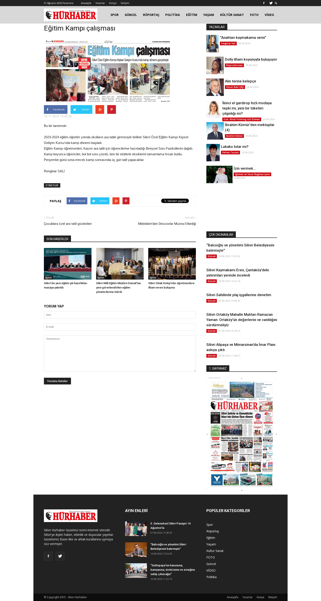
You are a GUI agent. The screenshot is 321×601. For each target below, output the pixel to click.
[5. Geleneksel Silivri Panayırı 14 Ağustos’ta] (136, 528)
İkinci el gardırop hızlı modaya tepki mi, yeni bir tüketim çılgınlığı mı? (247, 108)
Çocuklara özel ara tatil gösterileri (68, 224)
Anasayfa (86, 3)
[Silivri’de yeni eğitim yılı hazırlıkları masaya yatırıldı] (67, 264)
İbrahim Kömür (234, 135)
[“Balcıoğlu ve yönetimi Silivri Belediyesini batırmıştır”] (136, 549)
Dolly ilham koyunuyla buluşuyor (251, 59)
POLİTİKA (172, 15)
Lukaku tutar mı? (235, 146)
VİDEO (269, 15)
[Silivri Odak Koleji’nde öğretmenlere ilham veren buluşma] (172, 264)
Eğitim (48, 277)
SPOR (114, 15)
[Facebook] (264, 3)
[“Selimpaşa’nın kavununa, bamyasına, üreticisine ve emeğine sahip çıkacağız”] (136, 570)
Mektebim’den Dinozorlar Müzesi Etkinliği (167, 224)
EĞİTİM (191, 15)
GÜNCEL (131, 15)
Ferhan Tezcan (230, 152)
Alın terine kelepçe (240, 81)
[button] (276, 3)
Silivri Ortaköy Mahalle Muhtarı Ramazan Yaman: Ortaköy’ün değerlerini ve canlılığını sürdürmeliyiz (241, 319)
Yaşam (211, 544)
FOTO (254, 15)
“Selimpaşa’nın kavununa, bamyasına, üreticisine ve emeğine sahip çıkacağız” (172, 570)
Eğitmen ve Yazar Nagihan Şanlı (252, 174)
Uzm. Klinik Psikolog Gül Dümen (242, 119)
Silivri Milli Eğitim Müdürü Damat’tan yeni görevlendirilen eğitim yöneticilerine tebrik (118, 288)
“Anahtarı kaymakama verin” (243, 37)
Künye (113, 3)
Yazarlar (100, 3)
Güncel (212, 256)
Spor (209, 524)
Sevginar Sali (228, 43)
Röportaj (212, 531)
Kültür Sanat (215, 551)
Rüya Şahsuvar (234, 65)
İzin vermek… (245, 168)
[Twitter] (271, 3)
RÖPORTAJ (151, 15)
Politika (211, 577)
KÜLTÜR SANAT (232, 15)
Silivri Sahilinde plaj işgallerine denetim (238, 295)
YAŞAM (208, 15)
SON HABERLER (57, 239)
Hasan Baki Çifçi (235, 87)
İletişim (125, 3)
